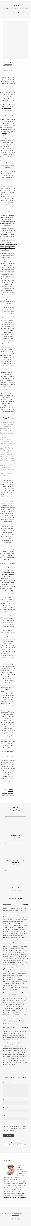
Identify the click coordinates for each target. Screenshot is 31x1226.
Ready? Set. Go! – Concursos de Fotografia (15, 861)
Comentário (6, 1083)
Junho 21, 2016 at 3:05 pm (9, 994)
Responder (25, 904)
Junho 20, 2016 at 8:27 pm (9, 906)
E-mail (5, 1108)
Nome (5, 1100)
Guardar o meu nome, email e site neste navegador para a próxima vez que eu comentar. (15, 1128)
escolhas (10, 791)
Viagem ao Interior (15, 887)
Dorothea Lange (7, 108)
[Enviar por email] (24, 63)
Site (4, 1115)
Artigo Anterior (16, 807)
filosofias (4, 793)
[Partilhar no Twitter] (25, 61)
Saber (11, 789)
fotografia (10, 793)
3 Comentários (7, 72)
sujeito (7, 795)
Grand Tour (6, 418)
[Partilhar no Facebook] (23, 61)
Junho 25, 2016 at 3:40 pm (9, 1029)
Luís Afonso (15, 1215)
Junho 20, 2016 (7, 70)
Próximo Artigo (15, 810)
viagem (12, 795)
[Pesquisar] (28, 13)
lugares (3, 795)
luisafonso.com (20, 1193)
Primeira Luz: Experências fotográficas (15, 1197)
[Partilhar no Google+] (27, 61)
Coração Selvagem (15, 835)
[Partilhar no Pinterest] (29, 61)
